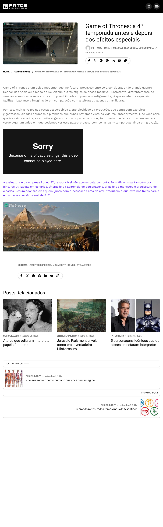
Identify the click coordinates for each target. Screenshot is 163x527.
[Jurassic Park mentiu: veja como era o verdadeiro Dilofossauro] (81, 315)
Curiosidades (146, 48)
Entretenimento (67, 336)
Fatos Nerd (117, 336)
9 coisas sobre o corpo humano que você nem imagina (60, 380)
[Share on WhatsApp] (101, 61)
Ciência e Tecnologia (125, 48)
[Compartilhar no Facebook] (89, 61)
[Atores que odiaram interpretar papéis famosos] (27, 315)
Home (6, 71)
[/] (148, 6)
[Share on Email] (119, 61)
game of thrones (64, 265)
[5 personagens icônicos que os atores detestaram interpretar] (135, 315)
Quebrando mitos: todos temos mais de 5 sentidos (105, 409)
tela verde (84, 265)
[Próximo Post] (149, 407)
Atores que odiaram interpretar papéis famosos (27, 343)
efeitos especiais (41, 265)
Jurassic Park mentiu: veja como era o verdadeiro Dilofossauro (77, 345)
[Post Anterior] (13, 378)
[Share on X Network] (95, 61)
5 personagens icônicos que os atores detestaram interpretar (135, 343)
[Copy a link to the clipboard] (125, 61)
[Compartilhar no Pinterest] (107, 61)
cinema (23, 265)
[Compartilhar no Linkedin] (113, 61)
